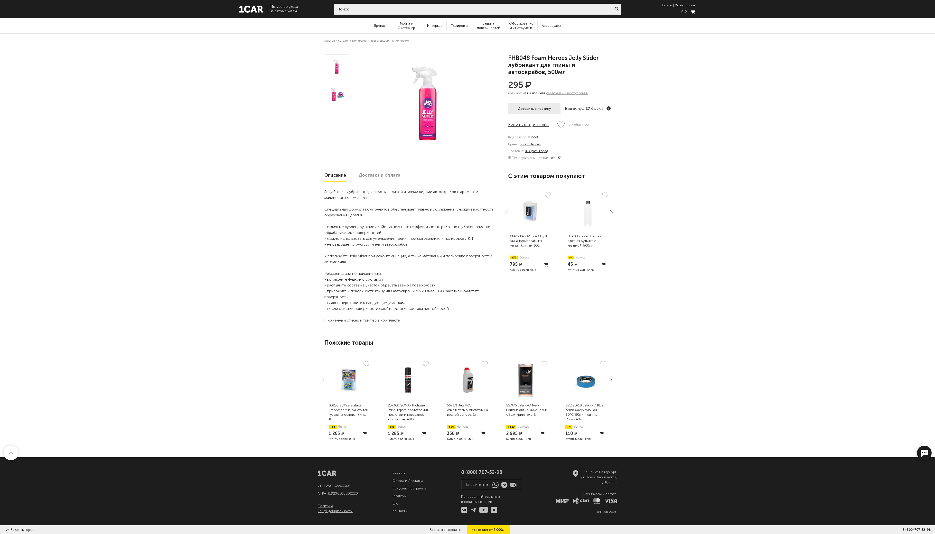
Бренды (380, 26)
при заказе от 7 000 (488, 530)
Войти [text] (667, 5)
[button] (616, 9)
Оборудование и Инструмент (521, 25)
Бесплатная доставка (445, 530)
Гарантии (400, 496)
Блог (396, 503)
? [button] (608, 108)
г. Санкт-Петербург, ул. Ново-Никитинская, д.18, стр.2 (598, 477)
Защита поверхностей (488, 25)
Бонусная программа (409, 488)
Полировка (459, 26)
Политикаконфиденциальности (335, 508)
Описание (335, 175)
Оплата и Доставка (408, 481)
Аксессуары (551, 26)
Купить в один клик (528, 124)
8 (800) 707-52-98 (916, 530)
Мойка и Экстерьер (406, 25)
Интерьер (434, 26)
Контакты (400, 511)
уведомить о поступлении (567, 93)
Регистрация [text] (685, 5)
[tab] (335, 175)
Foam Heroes (530, 144)
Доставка (379, 175)
